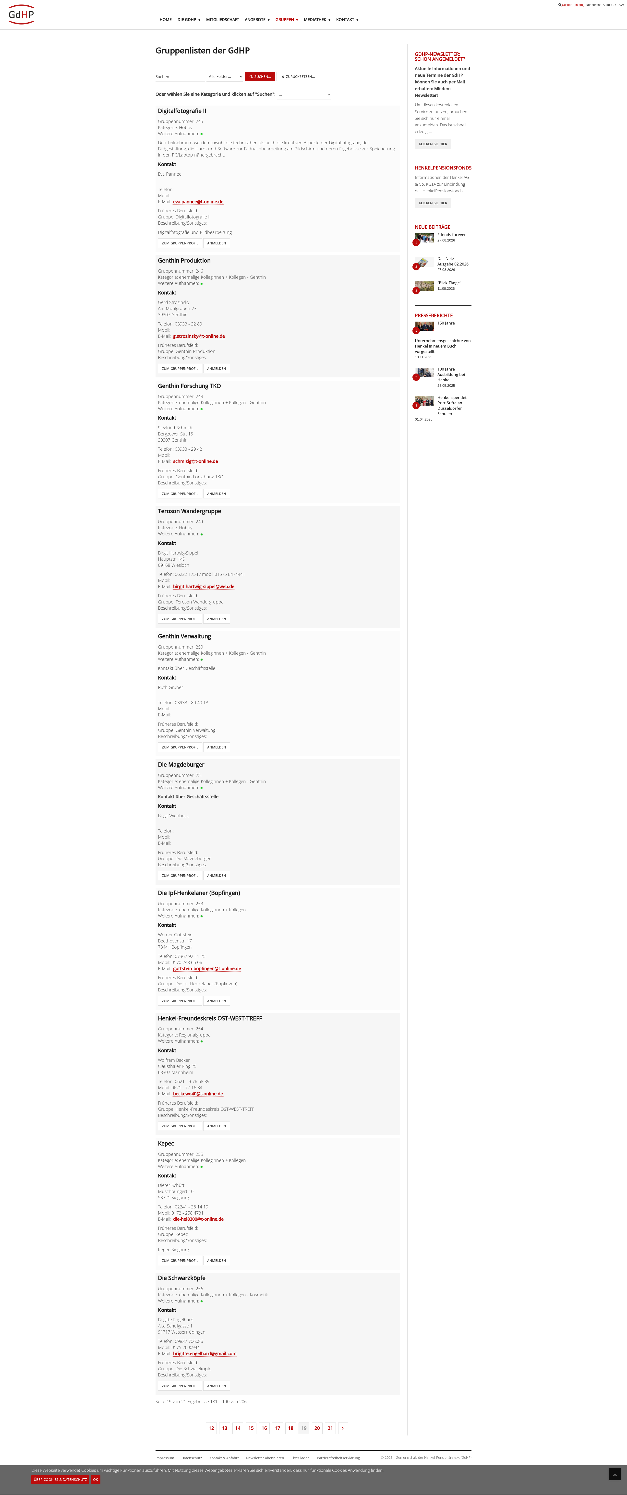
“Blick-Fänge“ (449, 283)
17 (277, 1428)
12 (211, 1428)
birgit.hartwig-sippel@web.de (203, 586)
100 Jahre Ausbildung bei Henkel (451, 374)
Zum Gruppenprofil (180, 243)
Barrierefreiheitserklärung (338, 1458)
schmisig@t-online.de (195, 461)
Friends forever (451, 234)
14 (238, 1428)
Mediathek (315, 19)
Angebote (255, 19)
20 (317, 1428)
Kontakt (345, 19)
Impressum (165, 1458)
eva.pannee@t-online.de (198, 202)
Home (166, 19)
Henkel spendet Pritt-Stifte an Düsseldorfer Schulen (452, 405)
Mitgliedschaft (222, 19)
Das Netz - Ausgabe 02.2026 (453, 261)
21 (330, 1428)
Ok (95, 1479)
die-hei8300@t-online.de (198, 1219)
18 (290, 1428)
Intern (579, 5)
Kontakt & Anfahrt (224, 1458)
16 (264, 1428)
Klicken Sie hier (433, 144)
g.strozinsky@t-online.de (199, 336)
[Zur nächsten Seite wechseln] (343, 1428)
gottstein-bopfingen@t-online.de (207, 968)
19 (304, 1428)
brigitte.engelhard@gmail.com (205, 1353)
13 (224, 1428)
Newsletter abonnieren (265, 1458)
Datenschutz (191, 1458)
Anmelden (216, 243)
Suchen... (262, 76)
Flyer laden (300, 1458)
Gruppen (285, 19)
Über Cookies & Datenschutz (60, 1479)
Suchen (567, 5)
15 (251, 1428)
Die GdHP (187, 19)
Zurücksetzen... (300, 76)
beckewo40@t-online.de (198, 1094)
